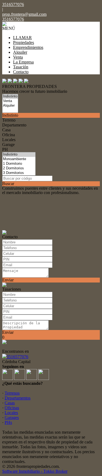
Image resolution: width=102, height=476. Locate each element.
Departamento (14, 125)
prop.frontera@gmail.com (24, 14)
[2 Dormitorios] (18, 168)
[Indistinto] (10, 96)
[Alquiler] (10, 105)
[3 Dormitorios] (18, 173)
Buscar (8, 183)
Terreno (9, 120)
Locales (9, 139)
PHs (8, 422)
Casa (6, 130)
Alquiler (20, 52)
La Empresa (23, 62)
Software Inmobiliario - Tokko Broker (34, 471)
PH (5, 149)
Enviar (8, 280)
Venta (18, 57)
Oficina (8, 134)
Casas (10, 403)
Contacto (21, 71)
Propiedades (23, 42)
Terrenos (12, 393)
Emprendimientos (28, 47)
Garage (8, 144)
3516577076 (17, 356)
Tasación (20, 67)
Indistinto (10, 115)
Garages (12, 417)
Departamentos (17, 398)
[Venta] (10, 101)
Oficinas (12, 407)
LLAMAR (22, 37)
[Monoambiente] (18, 159)
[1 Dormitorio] (18, 163)
